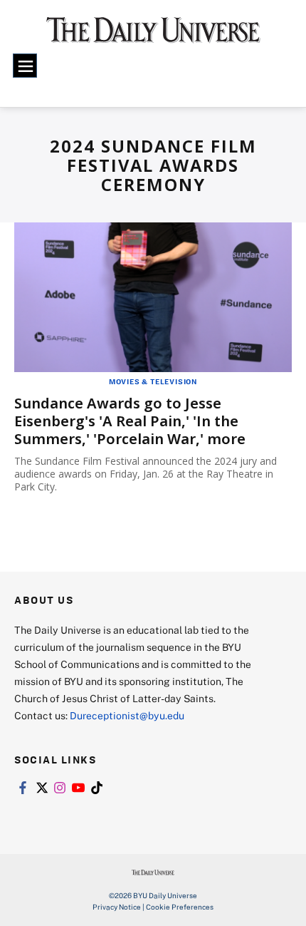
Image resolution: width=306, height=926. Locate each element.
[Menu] (25, 65)
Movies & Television (153, 381)
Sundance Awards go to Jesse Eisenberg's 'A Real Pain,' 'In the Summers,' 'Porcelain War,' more (130, 420)
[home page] (153, 35)
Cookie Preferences (179, 906)
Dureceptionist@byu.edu (127, 715)
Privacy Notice (117, 906)
